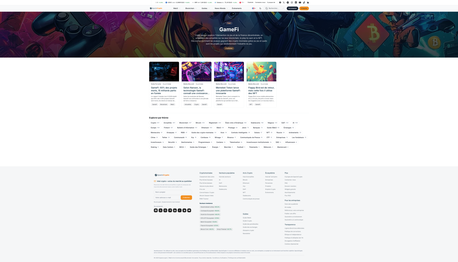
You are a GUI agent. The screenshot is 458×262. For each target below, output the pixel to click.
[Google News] (184, 210)
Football (240, 147)
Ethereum (205, 128)
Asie (222, 133)
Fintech (167, 128)
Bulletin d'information (185, 128)
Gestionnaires (186, 142)
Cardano (219, 142)
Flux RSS (288, 195)
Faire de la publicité (291, 204)
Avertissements (290, 192)
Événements (237, 8)
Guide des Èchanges (198, 147)
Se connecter (293, 8)
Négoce (271, 123)
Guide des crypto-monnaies (202, 133)
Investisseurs (156, 142)
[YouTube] (189, 210)
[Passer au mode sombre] (260, 8)
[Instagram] (165, 210)
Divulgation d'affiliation (292, 241)
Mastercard (281, 147)
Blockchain (189, 8)
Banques (256, 128)
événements (294, 133)
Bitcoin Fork (207, 229)
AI (293, 123)
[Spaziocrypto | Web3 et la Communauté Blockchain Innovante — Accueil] (156, 8)
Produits (268, 186)
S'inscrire (304, 8)
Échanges (287, 128)
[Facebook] (156, 210)
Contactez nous (260, 2)
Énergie (215, 147)
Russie (279, 133)
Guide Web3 (272, 128)
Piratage (231, 128)
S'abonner (186, 197)
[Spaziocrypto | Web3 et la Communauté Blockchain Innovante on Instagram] (291, 2)
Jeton (244, 128)
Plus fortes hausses (206, 180)
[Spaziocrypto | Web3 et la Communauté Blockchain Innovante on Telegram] (287, 2)
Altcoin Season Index (207, 195)
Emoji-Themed (224, 229)
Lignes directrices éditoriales (294, 228)
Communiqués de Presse (250, 137)
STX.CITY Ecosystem (210, 218)
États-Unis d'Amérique (234, 123)
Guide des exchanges (250, 227)
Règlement (213, 123)
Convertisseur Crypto (207, 192)
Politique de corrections (293, 231)
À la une (202, 189)
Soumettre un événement (293, 217)
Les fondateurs (298, 137)
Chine (153, 137)
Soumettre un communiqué (294, 220)
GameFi (154, 104)
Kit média (288, 207)
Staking (154, 147)
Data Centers (168, 147)
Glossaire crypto (248, 230)
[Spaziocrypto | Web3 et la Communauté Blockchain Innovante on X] (283, 2)
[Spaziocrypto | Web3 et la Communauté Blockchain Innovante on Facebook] (280, 2)
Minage (218, 137)
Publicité (250, 2)
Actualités (188, 104)
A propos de (271, 2)
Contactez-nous (290, 180)
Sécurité (171, 142)
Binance (230, 137)
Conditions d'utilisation (219, 258)
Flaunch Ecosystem (209, 225)
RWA (183, 133)
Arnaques (170, 133)
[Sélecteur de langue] (254, 8)
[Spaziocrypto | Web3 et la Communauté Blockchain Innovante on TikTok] (304, 2)
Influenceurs (290, 142)
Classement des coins (207, 177)
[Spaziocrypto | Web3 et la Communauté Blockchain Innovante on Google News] (308, 2)
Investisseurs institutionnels (258, 142)
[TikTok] (180, 210)
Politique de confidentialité (236, 258)
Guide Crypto (247, 221)
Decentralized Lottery (210, 207)
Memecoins (155, 133)
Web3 (175, 8)
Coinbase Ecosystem (210, 211)
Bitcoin (198, 123)
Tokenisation (235, 142)
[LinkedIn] (175, 210)
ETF (268, 137)
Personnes (268, 183)
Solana (257, 133)
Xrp (192, 137)
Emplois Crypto (270, 189)
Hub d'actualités (248, 177)
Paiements (253, 147)
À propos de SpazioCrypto (293, 177)
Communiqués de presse (251, 199)
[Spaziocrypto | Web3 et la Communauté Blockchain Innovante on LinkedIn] (295, 2)
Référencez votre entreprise (294, 210)
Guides (204, 8)
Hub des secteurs (225, 177)
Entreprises (280, 137)
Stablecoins (255, 123)
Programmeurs (204, 142)
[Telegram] (170, 210)
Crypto (196, 104)
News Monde (220, 8)
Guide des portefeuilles (250, 224)
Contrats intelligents (239, 133)
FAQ (286, 183)
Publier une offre (290, 213)
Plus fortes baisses (206, 183)
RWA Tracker (204, 199)
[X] (160, 210)
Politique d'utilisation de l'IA (294, 238)
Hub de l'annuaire (271, 177)
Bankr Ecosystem (209, 222)
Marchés (227, 147)
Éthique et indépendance (293, 234)
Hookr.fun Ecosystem (210, 214)
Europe (153, 128)
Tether (164, 137)
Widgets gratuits (290, 189)
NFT (251, 104)
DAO (277, 142)
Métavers (267, 147)
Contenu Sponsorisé (291, 244)
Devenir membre (290, 186)
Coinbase (204, 137)
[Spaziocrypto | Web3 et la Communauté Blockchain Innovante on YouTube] (300, 2)
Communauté (179, 137)
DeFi (283, 123)
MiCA (181, 147)
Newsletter (246, 233)
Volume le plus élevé (206, 186)
